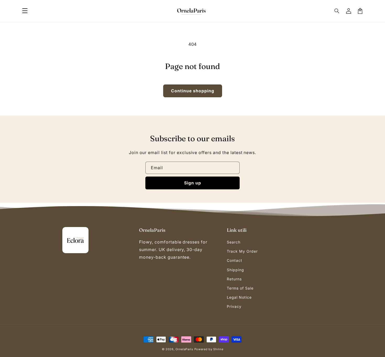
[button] (25, 11)
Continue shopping (192, 90)
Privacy (234, 306)
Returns (234, 279)
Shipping (235, 270)
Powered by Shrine (208, 349)
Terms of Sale (240, 288)
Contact (234, 260)
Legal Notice (239, 297)
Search (233, 242)
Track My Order (242, 251)
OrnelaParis (184, 349)
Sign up (192, 182)
